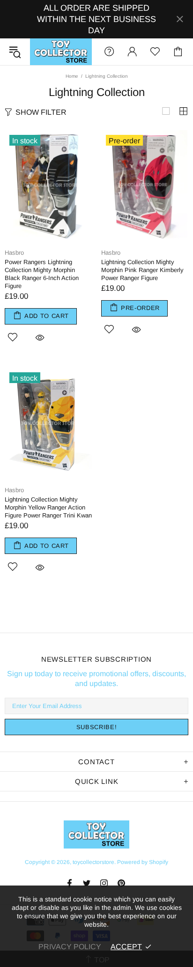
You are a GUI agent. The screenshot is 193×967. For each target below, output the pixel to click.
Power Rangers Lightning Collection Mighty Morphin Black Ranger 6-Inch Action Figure (42, 273)
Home (72, 76)
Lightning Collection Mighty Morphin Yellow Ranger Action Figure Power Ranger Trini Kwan (48, 507)
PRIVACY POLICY (69, 947)
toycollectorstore (61, 51)
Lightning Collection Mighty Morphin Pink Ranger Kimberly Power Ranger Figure (142, 269)
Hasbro (14, 252)
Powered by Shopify (142, 862)
